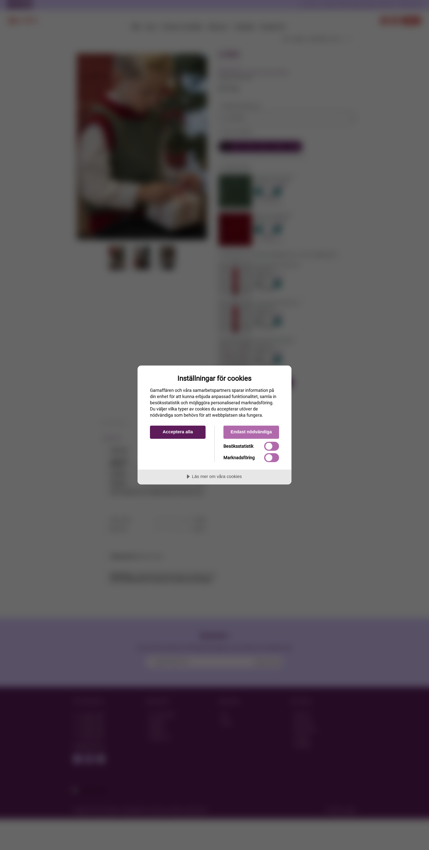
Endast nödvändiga (251, 431)
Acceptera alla (178, 431)
